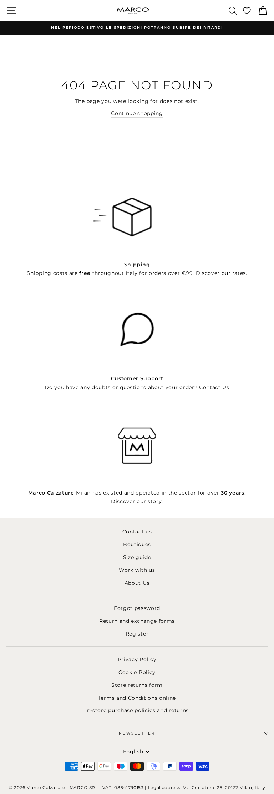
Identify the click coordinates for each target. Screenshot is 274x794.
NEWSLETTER (137, 733)
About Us (137, 583)
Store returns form (137, 685)
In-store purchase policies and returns (137, 710)
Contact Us (214, 387)
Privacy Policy (137, 659)
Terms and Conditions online (137, 698)
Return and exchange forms (137, 621)
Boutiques (137, 544)
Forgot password (137, 608)
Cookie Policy (137, 672)
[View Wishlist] (247, 10)
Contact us (137, 531)
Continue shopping (137, 113)
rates (238, 273)
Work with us (137, 570)
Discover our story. (137, 501)
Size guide (137, 557)
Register (137, 634)
